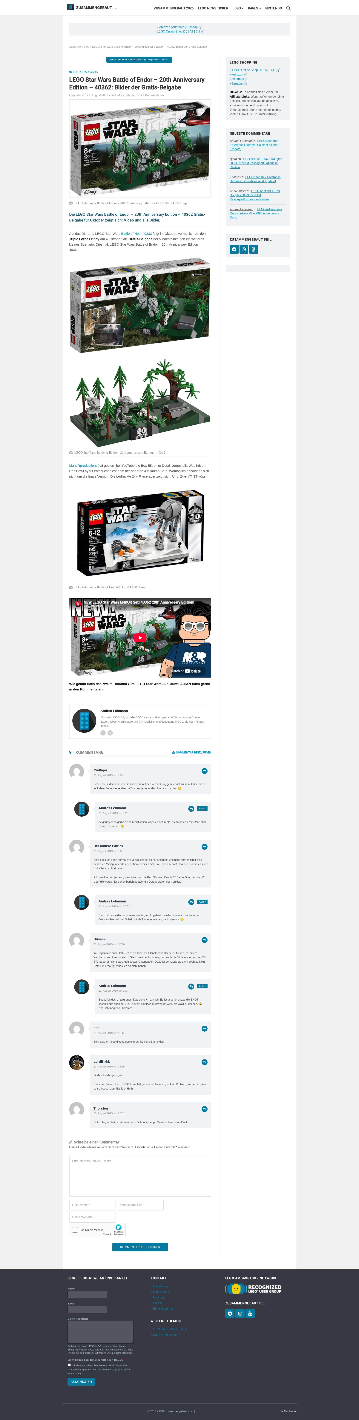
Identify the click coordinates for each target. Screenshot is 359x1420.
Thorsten (100, 1108)
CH (198, 31)
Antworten (205, 771)
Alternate (178, 27)
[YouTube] (253, 249)
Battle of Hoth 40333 (136, 234)
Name (71, 1288)
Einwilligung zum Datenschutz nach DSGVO (96, 1359)
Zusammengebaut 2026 (174, 8)
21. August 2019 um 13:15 (109, 1066)
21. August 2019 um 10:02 (114, 906)
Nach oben (290, 1411)
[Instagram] (244, 249)
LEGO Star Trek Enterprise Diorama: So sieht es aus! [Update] (254, 145)
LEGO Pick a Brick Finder (170, 1329)
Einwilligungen (163, 1308)
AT (191, 31)
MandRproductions (83, 465)
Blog (86, 46)
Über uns (159, 1297)
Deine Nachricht (78, 1318)
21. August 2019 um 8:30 (108, 775)
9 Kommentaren (153, 95)
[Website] (103, 733)
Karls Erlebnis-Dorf (165, 1334)
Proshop (192, 27)
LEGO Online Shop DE (172, 31)
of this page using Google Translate (139, 60)
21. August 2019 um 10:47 (114, 990)
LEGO (237, 8)
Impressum (160, 1286)
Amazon (164, 27)
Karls (253, 8)
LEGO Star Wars (85, 71)
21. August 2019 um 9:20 (113, 813)
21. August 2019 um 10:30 (109, 944)
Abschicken (81, 1381)
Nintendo (273, 8)
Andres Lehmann (112, 808)
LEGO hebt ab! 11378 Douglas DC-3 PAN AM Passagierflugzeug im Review (256, 163)
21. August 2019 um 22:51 (109, 1113)
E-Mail (71, 1303)
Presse (157, 1303)
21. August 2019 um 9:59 (108, 851)
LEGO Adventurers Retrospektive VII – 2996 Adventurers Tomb (256, 213)
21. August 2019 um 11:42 (109, 1033)
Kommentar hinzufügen (193, 752)
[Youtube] (110, 733)
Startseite (75, 46)
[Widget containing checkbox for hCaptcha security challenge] (97, 1230)
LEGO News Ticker (213, 8)
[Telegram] (234, 249)
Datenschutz (161, 1291)
